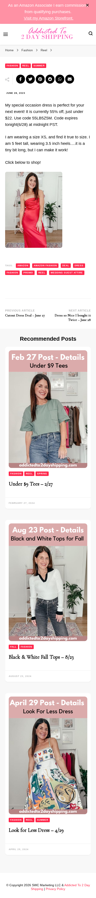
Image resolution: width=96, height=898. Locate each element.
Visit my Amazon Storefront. (48, 18)
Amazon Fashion (45, 265)
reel (41, 272)
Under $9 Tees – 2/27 (31, 484)
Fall (13, 647)
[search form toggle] (91, 34)
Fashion (12, 65)
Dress (79, 265)
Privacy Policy (55, 889)
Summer (39, 65)
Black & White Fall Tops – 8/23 (41, 657)
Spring (42, 473)
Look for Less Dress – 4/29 (36, 830)
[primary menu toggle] (5, 34)
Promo (28, 272)
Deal (65, 265)
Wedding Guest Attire (67, 272)
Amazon (22, 265)
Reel (25, 65)
